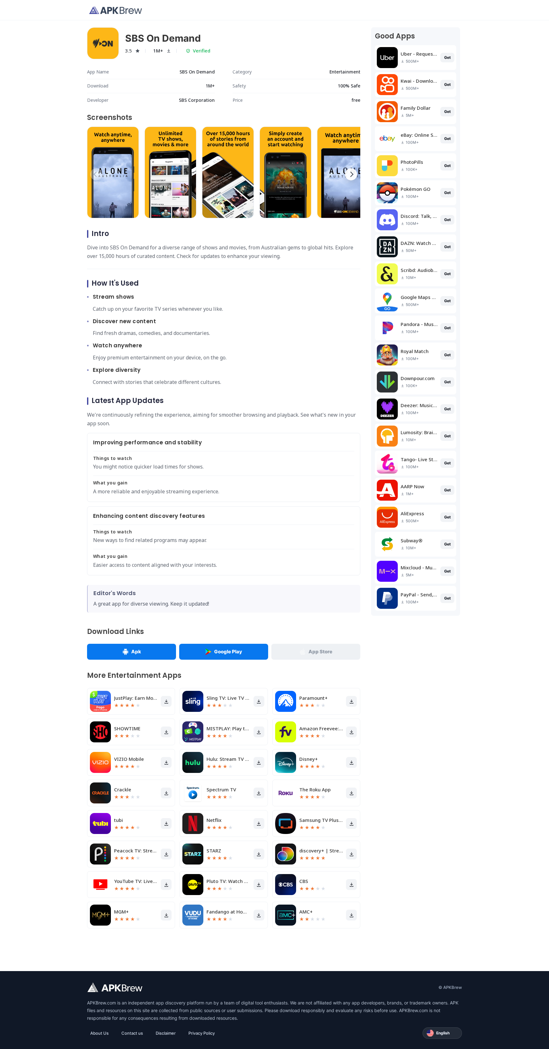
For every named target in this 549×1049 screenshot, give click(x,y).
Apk (136, 652)
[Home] (115, 10)
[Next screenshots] (351, 174)
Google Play (228, 652)
